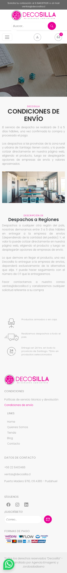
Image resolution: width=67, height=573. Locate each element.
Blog (10, 438)
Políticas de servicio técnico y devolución (31, 399)
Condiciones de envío (18, 405)
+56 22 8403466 (14, 467)
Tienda (11, 432)
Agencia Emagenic (44, 562)
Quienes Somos (17, 427)
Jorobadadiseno (33, 566)
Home (11, 422)
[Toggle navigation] (7, 37)
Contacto (13, 443)
